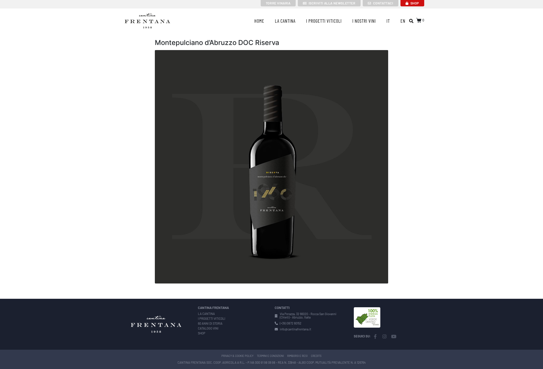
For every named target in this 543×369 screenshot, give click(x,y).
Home (259, 21)
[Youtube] (394, 336)
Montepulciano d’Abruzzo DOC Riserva (217, 42)
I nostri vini (364, 21)
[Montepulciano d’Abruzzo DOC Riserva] (271, 166)
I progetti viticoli (324, 21)
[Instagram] (384, 336)
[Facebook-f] (375, 336)
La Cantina (285, 21)
